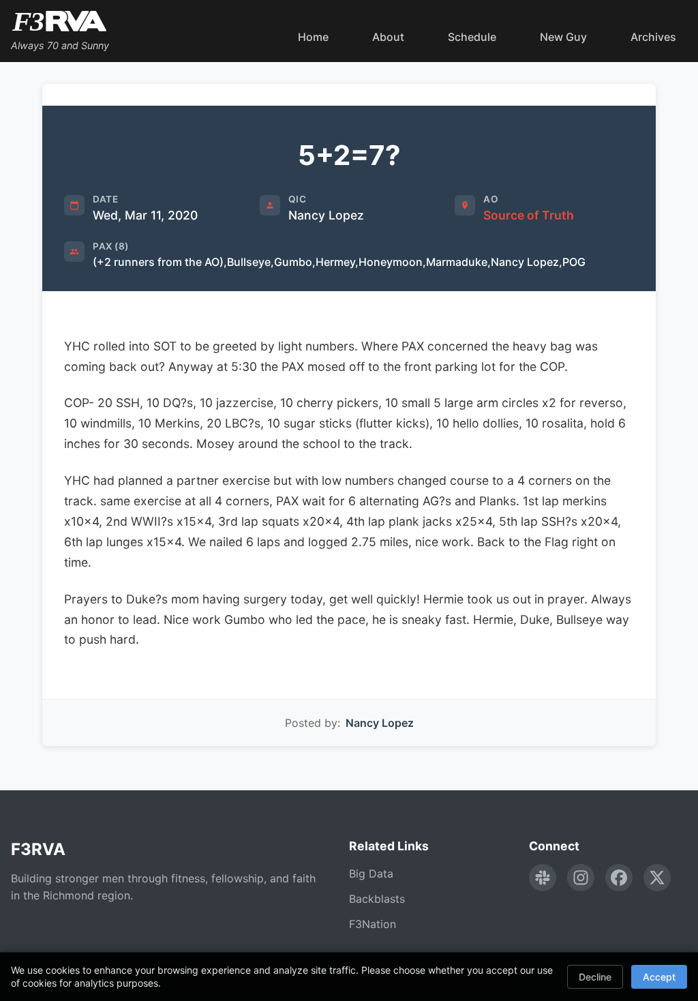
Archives (653, 37)
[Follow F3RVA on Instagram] (580, 877)
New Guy (563, 37)
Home (313, 37)
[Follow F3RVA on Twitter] (657, 877)
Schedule (472, 37)
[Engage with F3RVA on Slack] (542, 877)
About (388, 37)
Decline (595, 977)
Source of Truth (528, 215)
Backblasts (377, 899)
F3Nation (372, 924)
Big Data (371, 873)
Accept (659, 977)
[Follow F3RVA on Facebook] (619, 877)
